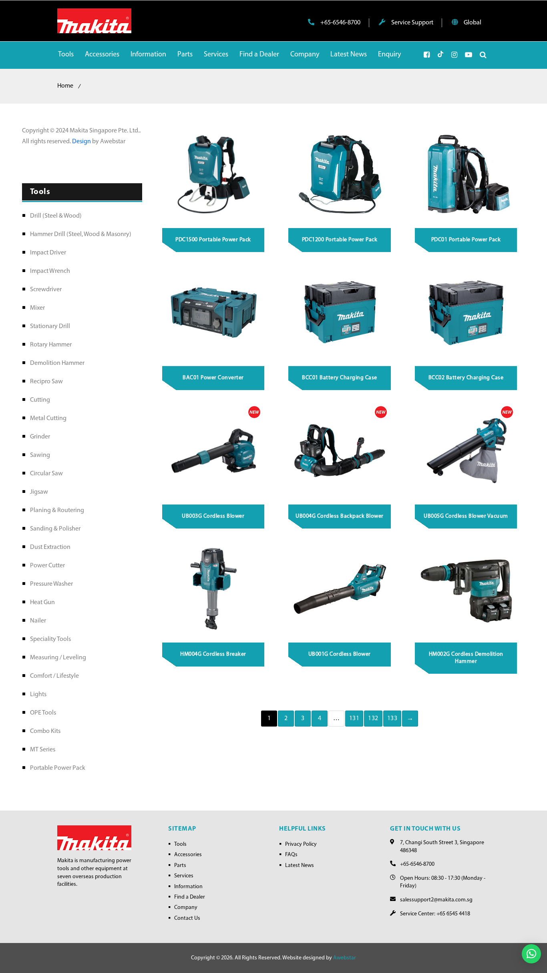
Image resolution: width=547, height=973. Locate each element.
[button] (531, 953)
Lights (38, 694)
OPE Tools (43, 713)
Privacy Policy (301, 844)
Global (472, 23)
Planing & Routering (57, 510)
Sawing (40, 455)
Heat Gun (42, 602)
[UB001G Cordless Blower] (340, 589)
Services (183, 876)
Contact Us (187, 918)
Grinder (40, 437)
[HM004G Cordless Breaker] (213, 589)
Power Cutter (47, 566)
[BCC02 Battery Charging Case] (466, 312)
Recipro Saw (46, 381)
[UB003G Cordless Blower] (213, 450)
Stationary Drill (50, 326)
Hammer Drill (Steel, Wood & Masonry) (80, 234)
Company (185, 908)
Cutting (40, 400)
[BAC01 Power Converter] (213, 312)
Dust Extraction (50, 547)
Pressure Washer (51, 584)
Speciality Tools (50, 639)
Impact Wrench (50, 271)
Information (188, 887)
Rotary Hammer (51, 345)
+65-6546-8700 (339, 23)
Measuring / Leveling (58, 658)
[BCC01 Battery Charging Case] (340, 312)
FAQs (291, 855)
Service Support (411, 23)
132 (373, 718)
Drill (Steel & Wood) (56, 216)
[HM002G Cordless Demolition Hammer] (466, 589)
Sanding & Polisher (55, 529)
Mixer (37, 308)
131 (354, 718)
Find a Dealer (189, 897)
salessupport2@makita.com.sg (436, 900)
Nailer (38, 621)
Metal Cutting (48, 418)
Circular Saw (46, 473)
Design (82, 141)
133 (392, 718)
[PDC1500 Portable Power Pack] (213, 174)
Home (65, 86)
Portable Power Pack (57, 768)
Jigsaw (39, 492)
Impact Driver (48, 253)
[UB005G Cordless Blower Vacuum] (466, 450)
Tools (180, 844)
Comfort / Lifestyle (54, 676)
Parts (180, 866)
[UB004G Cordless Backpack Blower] (340, 450)
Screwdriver (46, 289)
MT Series (42, 750)
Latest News (299, 866)
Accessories (188, 855)
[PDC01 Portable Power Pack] (466, 174)
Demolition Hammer (57, 363)
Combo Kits (45, 731)
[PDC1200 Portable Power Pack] (340, 174)
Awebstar (344, 958)
